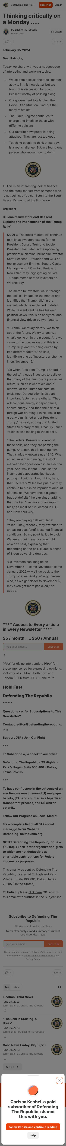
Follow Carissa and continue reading (33, 1127)
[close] (59, 1080)
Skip (33, 1135)
